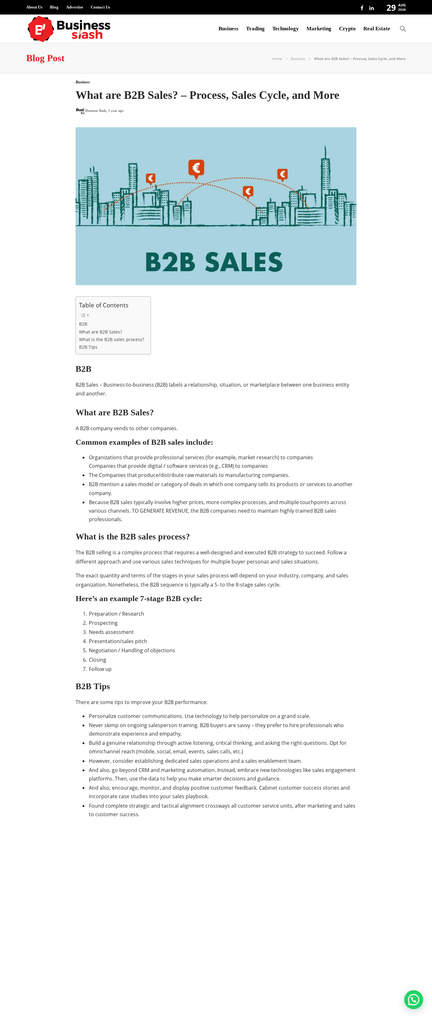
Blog (54, 7)
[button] (413, 999)
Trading (255, 29)
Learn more (308, 959)
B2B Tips (88, 347)
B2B (83, 324)
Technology (285, 29)
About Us (34, 7)
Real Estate (376, 29)
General (87, 907)
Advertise (74, 7)
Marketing (318, 29)
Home (277, 58)
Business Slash (87, 874)
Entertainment (87, 896)
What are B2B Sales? (100, 332)
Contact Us (100, 7)
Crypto (347, 29)
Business (228, 29)
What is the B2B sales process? (111, 339)
